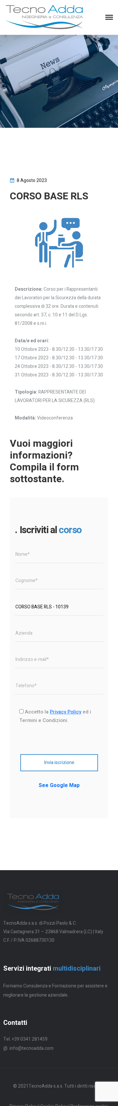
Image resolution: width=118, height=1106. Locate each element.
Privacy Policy (65, 711)
